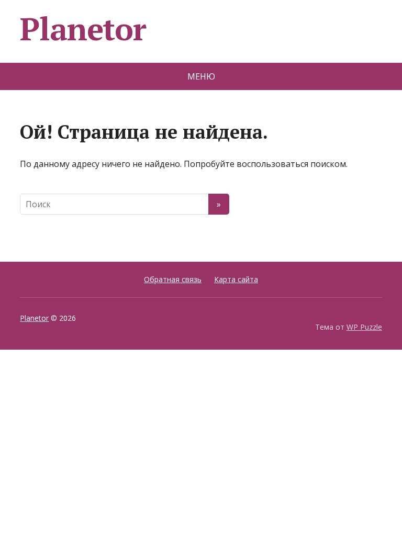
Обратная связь (173, 279)
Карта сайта (236, 279)
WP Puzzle (364, 327)
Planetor (83, 29)
